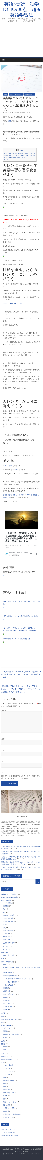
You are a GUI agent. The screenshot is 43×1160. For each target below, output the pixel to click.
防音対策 (6, 1111)
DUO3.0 (5, 964)
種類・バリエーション (10, 1102)
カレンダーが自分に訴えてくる (14, 157)
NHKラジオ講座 (6, 900)
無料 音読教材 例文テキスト (10, 1019)
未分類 (3, 1013)
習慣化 (5, 94)
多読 (2, 959)
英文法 (3, 1053)
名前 (3, 739)
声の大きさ (6, 1089)
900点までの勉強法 (9, 915)
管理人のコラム (8, 940)
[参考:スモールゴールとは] (12, 303)
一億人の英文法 (8, 985)
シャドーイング (8, 1071)
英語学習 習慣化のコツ (16, 94)
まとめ (6, 159)
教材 (4, 909)
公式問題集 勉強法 (9, 921)
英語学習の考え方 (29, 94)
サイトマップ (5, 946)
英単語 (3, 1044)
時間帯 (5, 1096)
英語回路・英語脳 (8, 1108)
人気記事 (6, 933)
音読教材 (6, 1009)
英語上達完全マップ (9, 994)
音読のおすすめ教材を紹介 (11, 1114)
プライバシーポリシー (8, 1132)
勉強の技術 (4, 952)
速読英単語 (6, 1000)
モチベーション (8, 1028)
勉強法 (5, 1046)
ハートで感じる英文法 (10, 982)
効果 (4, 1077)
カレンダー (8, 466)
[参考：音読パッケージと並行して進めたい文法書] (21, 616)
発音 (2, 1022)
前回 (9, 121)
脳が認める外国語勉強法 (11, 1034)
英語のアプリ (5, 1056)
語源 (4, 1049)
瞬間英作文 (6, 991)
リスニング (4, 949)
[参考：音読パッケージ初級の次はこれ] (17, 639)
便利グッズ (6, 937)
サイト (3, 762)
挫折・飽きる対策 (8, 1093)
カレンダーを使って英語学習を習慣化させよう (19, 154)
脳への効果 (6, 1105)
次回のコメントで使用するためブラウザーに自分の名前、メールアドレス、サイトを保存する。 (20, 777)
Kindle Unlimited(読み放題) (9, 897)
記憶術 (5, 1037)
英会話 (3, 1041)
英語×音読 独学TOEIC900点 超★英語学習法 (21, 9)
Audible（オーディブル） (9, 894)
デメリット (6, 1074)
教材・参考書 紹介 (7, 962)
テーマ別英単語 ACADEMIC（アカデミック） (17, 979)
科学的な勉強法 (6, 1025)
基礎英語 (6, 906)
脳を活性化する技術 (9, 955)
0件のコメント (26, 112)
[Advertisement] (21, 41)
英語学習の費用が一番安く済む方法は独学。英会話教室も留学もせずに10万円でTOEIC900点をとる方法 (21, 674)
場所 (4, 1086)
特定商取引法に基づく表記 (9, 1135)
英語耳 (5, 997)
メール (4, 750)
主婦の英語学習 (8, 930)
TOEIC (3, 912)
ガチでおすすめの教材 (10, 976)
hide (21, 150)
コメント (4, 710)
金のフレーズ (7, 1003)
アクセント (6, 1068)
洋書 (2, 1016)
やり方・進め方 (8, 1065)
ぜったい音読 (7, 973)
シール (16, 469)
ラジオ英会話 (7, 903)
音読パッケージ (8, 1006)
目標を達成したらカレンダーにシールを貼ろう (19, 155)
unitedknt (16, 112)
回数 (4, 1083)
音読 (4, 924)
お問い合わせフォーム (8, 1129)
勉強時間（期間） (8, 1080)
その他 (3, 928)
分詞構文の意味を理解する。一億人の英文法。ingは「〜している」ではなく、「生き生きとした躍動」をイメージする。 (20, 689)
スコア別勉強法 (8, 918)
